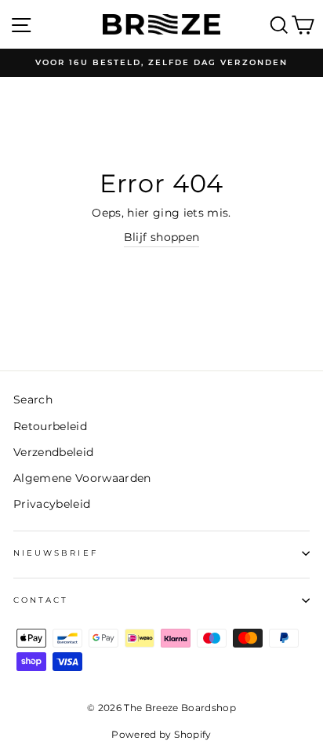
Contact (40, 600)
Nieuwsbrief (55, 553)
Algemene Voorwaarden (82, 478)
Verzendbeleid (53, 452)
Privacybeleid (51, 504)
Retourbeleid (50, 426)
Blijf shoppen (161, 237)
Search (33, 399)
